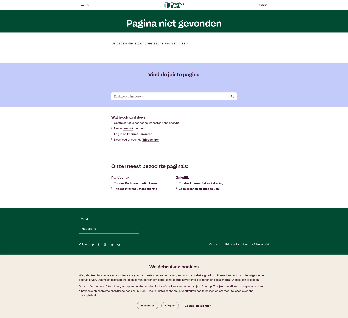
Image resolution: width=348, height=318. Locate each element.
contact (128, 128)
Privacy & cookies (236, 244)
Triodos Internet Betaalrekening (135, 188)
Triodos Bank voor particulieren (135, 183)
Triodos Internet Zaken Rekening (201, 183)
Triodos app (150, 139)
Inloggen (262, 5)
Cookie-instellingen (198, 305)
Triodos (86, 219)
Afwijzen (170, 305)
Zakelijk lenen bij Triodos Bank (199, 188)
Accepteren (147, 305)
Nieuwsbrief (261, 244)
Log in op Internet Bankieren (133, 134)
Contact (214, 244)
